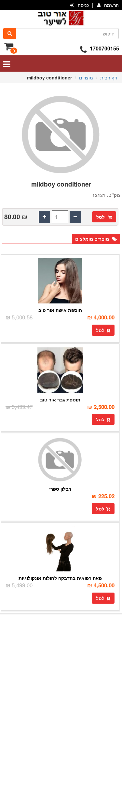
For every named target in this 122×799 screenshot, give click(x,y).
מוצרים (86, 77)
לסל (101, 217)
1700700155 (104, 48)
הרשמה (111, 5)
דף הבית (108, 77)
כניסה (83, 5)
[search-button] (9, 33)
